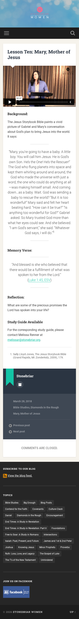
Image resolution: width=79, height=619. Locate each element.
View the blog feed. (20, 475)
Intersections (50, 534)
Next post (19, 431)
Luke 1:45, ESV (39, 280)
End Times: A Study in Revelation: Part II (25, 528)
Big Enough (29, 502)
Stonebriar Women (28, 611)
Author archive (19, 384)
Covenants (38, 509)
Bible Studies (21, 407)
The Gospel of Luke (49, 553)
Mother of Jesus (30, 413)
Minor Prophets (47, 547)
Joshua (9, 547)
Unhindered (47, 560)
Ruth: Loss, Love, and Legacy (20, 553)
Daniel (8, 515)
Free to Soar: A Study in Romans (22, 534)
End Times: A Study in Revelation (22, 521)
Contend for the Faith (16, 509)
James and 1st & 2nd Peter (58, 541)
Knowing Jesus (26, 547)
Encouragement (54, 515)
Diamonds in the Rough (45, 407)
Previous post (21, 425)
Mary (16, 413)
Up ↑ (73, 611)
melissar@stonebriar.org (23, 340)
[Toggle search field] (72, 33)
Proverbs (65, 547)
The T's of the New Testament (20, 560)
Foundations (58, 528)
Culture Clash (56, 509)
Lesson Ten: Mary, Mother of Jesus (38, 54)
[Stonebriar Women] (39, 14)
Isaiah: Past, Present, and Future (22, 541)
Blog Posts (46, 502)
